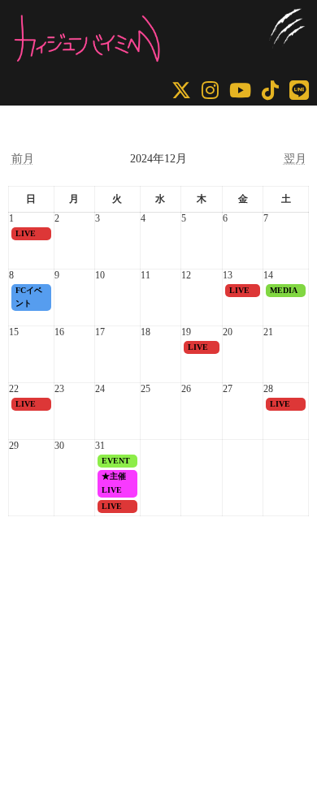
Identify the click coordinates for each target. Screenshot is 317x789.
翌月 (295, 159)
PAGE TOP (293, 748)
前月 (22, 159)
